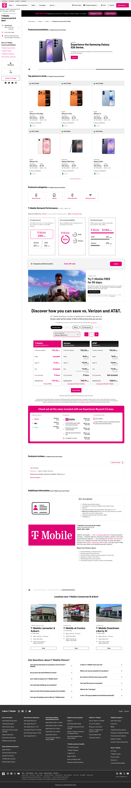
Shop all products (76, 179)
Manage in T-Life (95, 13)
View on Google (36, 477)
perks (108, 535)
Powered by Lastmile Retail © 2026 (65, 785)
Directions (11, 64)
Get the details (76, 52)
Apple (88, 542)
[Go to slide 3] (96, 70)
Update (116, 264)
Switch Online (110, 13)
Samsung (95, 542)
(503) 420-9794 (70, 636)
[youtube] (12, 83)
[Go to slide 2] (67, 70)
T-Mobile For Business (7, 54)
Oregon (40, 21)
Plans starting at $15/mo (8, 57)
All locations (31, 21)
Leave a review (115, 462)
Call (11, 71)
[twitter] (9, 83)
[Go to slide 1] (39, 70)
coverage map (76, 214)
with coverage (97, 535)
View (43, 648)
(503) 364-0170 (103, 639)
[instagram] (16, 83)
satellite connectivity (114, 539)
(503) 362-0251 (38, 639)
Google (105, 542)
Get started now (94, 292)
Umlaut (44, 214)
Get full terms (73, 58)
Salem (47, 21)
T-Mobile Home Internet (8, 48)
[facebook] (6, 83)
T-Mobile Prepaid (6, 51)
